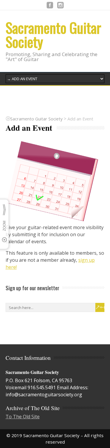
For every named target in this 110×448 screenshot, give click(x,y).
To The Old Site (23, 416)
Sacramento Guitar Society (53, 34)
